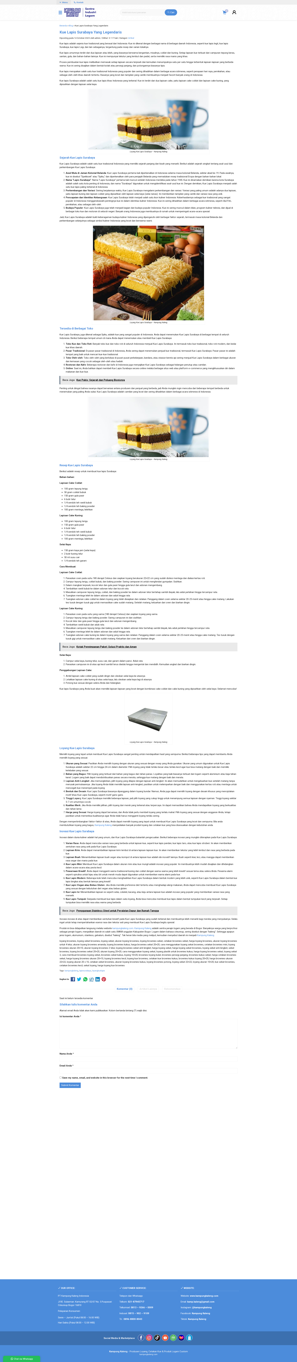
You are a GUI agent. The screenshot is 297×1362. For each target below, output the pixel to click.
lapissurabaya (85, 971)
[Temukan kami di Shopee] (165, 1338)
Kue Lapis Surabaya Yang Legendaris (91, 32)
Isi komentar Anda (69, 1016)
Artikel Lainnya (148, 988)
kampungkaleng (71, 971)
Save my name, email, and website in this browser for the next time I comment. (105, 1077)
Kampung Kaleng (103, 825)
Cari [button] (172, 12)
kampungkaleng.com (122, 928)
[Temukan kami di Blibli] (189, 1338)
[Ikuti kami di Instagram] (149, 1338)
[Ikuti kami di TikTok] (157, 1338)
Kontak (79, 2)
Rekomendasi (172, 988)
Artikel (131, 38)
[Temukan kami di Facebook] (141, 1338)
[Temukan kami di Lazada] (181, 1338)
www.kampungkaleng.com (204, 1295)
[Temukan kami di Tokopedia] (173, 1338)
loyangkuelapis (98, 971)
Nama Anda (66, 1053)
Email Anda (66, 1065)
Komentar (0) (124, 988)
